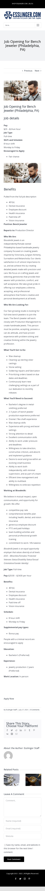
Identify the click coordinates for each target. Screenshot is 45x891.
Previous (28, 70)
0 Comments (35, 710)
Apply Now (9, 698)
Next (37, 70)
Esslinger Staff (11, 710)
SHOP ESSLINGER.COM (19, 4)
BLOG (31, 4)
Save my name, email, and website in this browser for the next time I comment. (22, 848)
